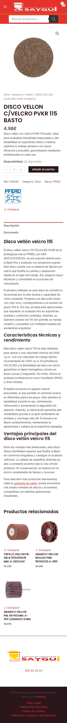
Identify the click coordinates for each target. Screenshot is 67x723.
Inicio (7, 94)
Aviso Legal (34, 702)
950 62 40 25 (33, 670)
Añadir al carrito (43, 169)
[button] (57, 33)
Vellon (29, 94)
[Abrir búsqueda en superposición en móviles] (33, 19)
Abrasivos (17, 94)
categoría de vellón (25, 483)
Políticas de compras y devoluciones (33, 715)
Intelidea (41, 696)
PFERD (56, 181)
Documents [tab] (11, 232)
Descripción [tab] (11, 225)
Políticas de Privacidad (33, 706)
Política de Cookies (33, 711)
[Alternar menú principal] (5, 7)
